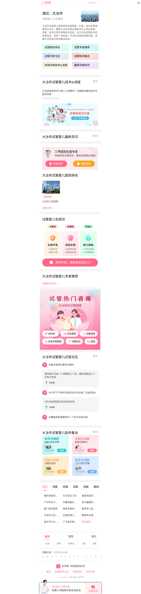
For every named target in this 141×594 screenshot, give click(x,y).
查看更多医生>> (50, 283)
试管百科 (77, 572)
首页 (48, 572)
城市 (47, 536)
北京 (47, 544)
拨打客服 (92, 3)
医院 (70, 536)
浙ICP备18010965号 (76, 577)
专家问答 (90, 572)
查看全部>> (48, 208)
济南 (94, 544)
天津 (59, 544)
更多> (96, 81)
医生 (94, 536)
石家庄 (71, 544)
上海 (83, 544)
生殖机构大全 (62, 572)
